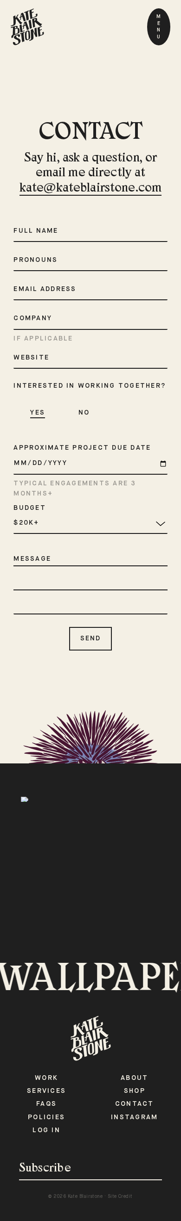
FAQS (46, 1104)
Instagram (134, 1117)
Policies (46, 1117)
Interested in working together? (89, 386)
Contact (134, 1104)
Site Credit (120, 1196)
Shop (134, 1091)
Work (46, 1078)
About (134, 1078)
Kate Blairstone (85, 1196)
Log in (46, 1130)
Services (46, 1091)
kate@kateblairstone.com (90, 188)
